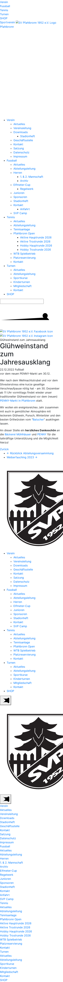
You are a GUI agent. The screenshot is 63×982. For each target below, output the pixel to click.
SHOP (3, 18)
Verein (4, 2)
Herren (17, 172)
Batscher (38, 419)
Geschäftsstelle (23, 140)
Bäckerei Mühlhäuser (18, 434)
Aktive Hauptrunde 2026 (36, 237)
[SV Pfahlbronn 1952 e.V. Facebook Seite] (26, 331)
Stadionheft (27, 136)
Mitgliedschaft (22, 286)
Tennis (4, 10)
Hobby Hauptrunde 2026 (36, 245)
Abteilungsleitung (24, 168)
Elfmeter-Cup (21, 184)
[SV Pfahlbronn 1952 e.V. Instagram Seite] (26, 335)
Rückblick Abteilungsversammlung (30, 453)
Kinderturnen (21, 282)
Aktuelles (19, 124)
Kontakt (18, 144)
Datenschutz (21, 152)
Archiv (24, 180)
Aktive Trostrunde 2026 (35, 241)
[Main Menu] (5, 700)
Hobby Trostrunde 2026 (35, 249)
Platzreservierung (24, 257)
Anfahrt (25, 209)
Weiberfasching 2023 (22, 457)
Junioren (18, 193)
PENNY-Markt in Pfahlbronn (17, 400)
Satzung (18, 148)
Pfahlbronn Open (24, 233)
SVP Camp (20, 213)
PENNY (42, 434)
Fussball (5, 6)
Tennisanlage (21, 229)
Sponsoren (20, 197)
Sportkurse (20, 278)
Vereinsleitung (22, 128)
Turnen (4, 14)
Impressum (20, 156)
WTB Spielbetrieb (24, 253)
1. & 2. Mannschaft (31, 176)
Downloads (20, 132)
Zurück (4, 449)
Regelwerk (26, 188)
